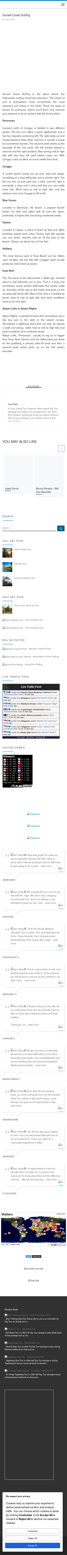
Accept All (32, 1545)
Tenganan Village (50, 704)
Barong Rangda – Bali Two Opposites (47, 490)
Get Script (21, 737)
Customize (32, 1531)
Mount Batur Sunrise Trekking (46, 656)
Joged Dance (12, 488)
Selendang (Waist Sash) (13, 694)
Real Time (30, 737)
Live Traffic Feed (31, 686)
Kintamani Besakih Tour (24, 577)
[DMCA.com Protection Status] (33, 1256)
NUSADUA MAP (10, 711)
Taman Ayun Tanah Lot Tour (26, 605)
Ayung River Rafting (33, 664)
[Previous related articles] (54, 448)
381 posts (14, 421)
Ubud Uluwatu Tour (22, 549)
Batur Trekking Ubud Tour (40, 1315)
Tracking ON (40, 737)
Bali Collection (43, 732)
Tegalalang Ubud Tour (35, 1356)
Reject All (32, 1538)
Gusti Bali (9, 19)
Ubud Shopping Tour (34, 627)
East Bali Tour (20, 563)
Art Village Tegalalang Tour (42, 1370)
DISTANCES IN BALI (45, 698)
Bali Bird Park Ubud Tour (46, 721)
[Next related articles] (61, 448)
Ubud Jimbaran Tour (34, 619)
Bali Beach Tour (28, 1329)
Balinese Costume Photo (40, 648)
